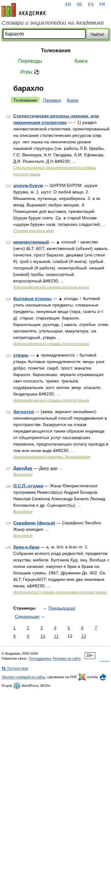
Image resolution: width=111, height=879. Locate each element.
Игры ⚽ (30, 71)
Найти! (97, 34)
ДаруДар (22, 468)
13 (83, 636)
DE (79, 4)
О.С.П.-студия (28, 485)
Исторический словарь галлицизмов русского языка (60, 592)
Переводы (30, 61)
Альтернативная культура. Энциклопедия (51, 457)
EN (68, 4)
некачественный (31, 241)
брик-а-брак (26, 546)
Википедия (22, 474)
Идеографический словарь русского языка (51, 287)
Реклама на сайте (67, 658)
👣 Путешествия (15, 668)
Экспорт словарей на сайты (23, 677)
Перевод (52, 100)
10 (42, 636)
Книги (81, 61)
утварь (21, 355)
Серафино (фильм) (34, 522)
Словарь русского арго (33, 231)
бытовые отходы (32, 298)
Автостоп (23, 411)
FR (102, 4)
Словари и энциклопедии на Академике (53, 23)
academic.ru (24, 10)
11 (56, 636)
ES (91, 4)
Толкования (55, 50)
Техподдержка (40, 658)
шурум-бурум (28, 185)
